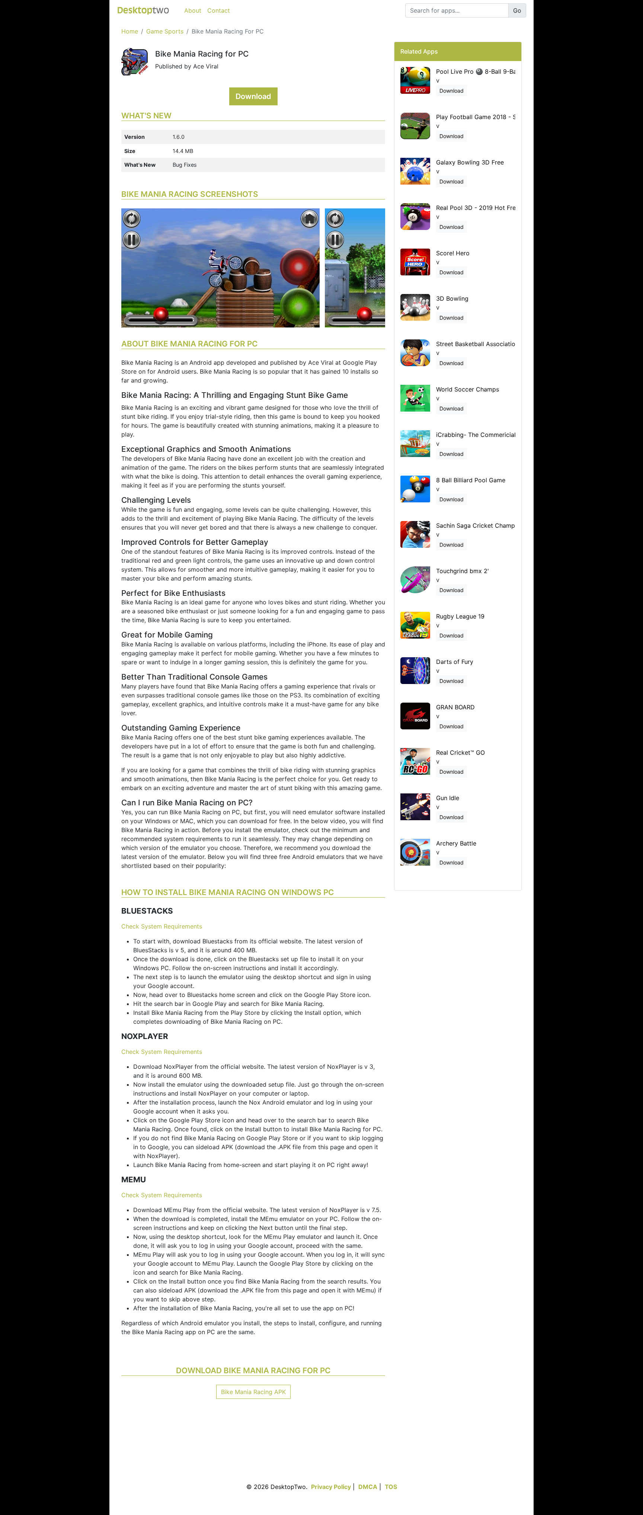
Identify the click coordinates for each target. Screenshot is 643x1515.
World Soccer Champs (467, 389)
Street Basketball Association (477, 344)
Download (253, 96)
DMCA (367, 1486)
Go (517, 10)
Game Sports (164, 31)
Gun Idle (447, 798)
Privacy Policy (331, 1486)
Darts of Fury (454, 661)
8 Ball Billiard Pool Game (470, 480)
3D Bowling (452, 298)
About (192, 10)
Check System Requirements (161, 926)
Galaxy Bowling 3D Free (470, 162)
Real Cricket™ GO (460, 752)
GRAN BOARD (455, 707)
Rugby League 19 (460, 616)
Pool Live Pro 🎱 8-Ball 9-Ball (477, 71)
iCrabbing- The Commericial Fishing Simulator (501, 434)
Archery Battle (456, 843)
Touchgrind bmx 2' (462, 571)
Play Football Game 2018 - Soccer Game (493, 117)
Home (129, 31)
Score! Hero (453, 253)
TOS (391, 1486)
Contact (218, 10)
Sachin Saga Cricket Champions (481, 525)
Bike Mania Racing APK (253, 1392)
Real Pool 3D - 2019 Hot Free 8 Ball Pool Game (502, 207)
